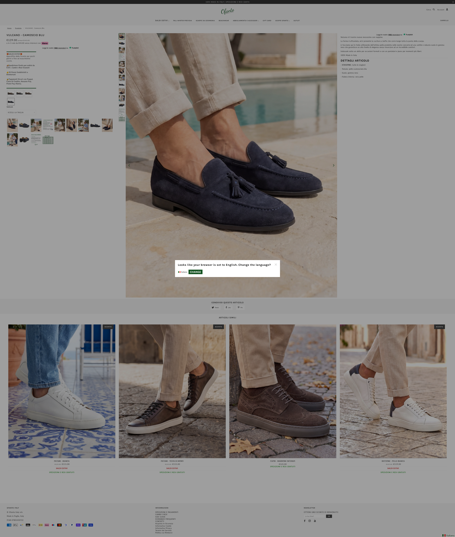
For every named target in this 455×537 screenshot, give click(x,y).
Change (195, 272)
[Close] (275, 264)
